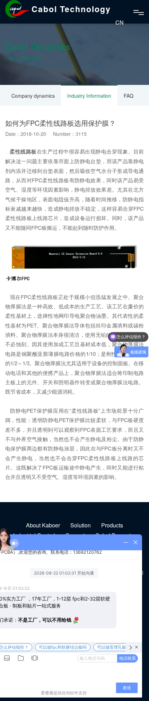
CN (119, 22)
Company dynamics (33, 95)
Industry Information (89, 95)
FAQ (128, 95)
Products (112, 525)
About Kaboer (43, 525)
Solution (80, 525)
